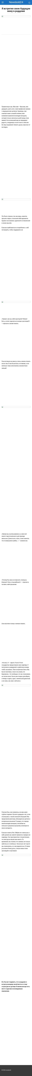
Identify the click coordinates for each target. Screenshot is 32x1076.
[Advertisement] (16, 53)
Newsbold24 (16, 2)
